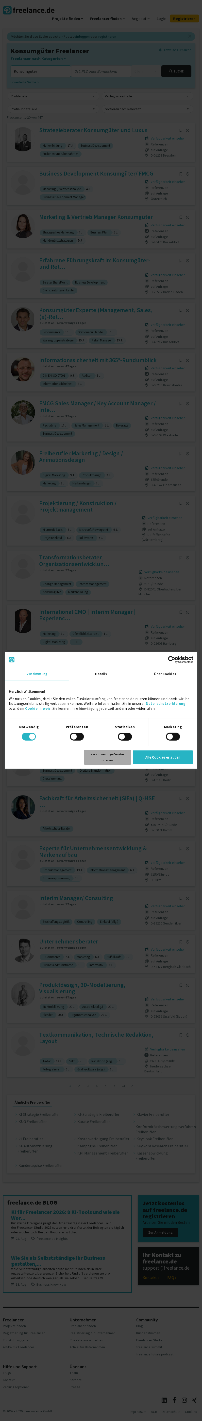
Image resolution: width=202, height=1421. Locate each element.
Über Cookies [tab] (165, 674)
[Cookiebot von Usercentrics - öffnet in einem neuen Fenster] (171, 659)
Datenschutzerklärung (165, 703)
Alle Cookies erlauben (162, 757)
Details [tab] (101, 674)
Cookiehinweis (38, 708)
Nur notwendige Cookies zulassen (107, 757)
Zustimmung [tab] (37, 674)
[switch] (78, 737)
